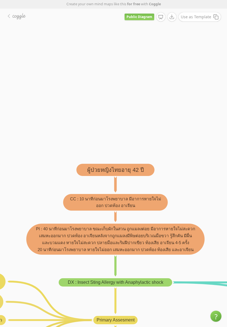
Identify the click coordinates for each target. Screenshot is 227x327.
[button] (215, 316)
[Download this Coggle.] (171, 16)
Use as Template (196, 16)
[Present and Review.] (160, 17)
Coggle (155, 4)
